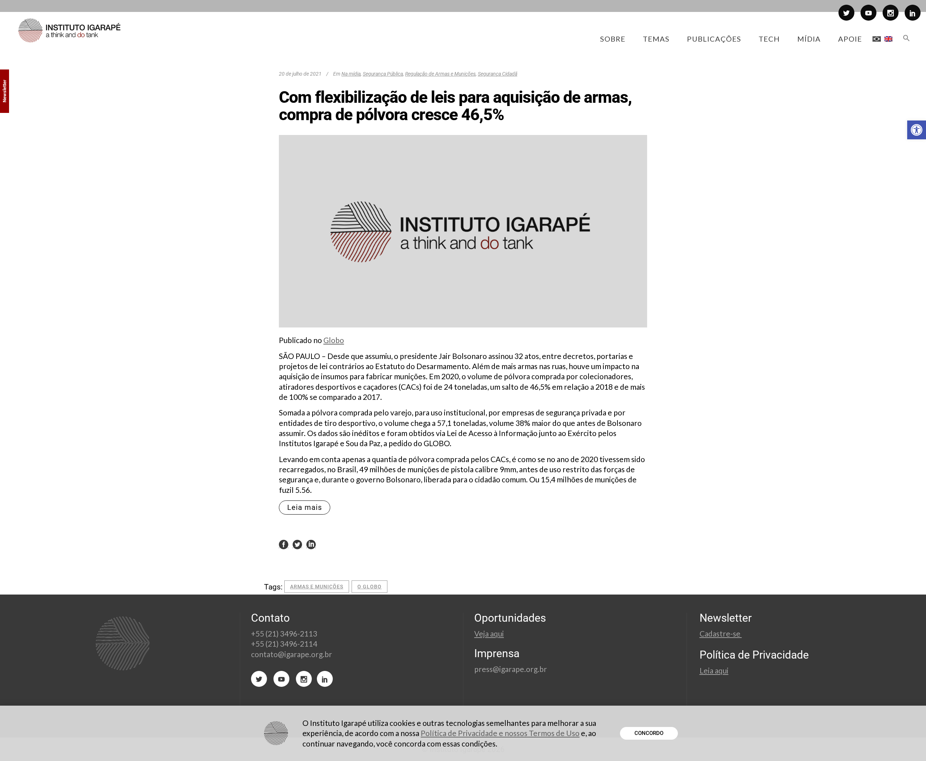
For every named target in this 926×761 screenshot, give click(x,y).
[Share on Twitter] (297, 544)
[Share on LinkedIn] (311, 544)
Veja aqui (489, 633)
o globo (369, 586)
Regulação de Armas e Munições (440, 74)
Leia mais (304, 507)
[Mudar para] (877, 39)
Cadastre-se (721, 633)
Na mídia (351, 74)
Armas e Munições (316, 586)
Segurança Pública (383, 74)
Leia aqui (714, 670)
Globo (333, 339)
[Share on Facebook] (283, 544)
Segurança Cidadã (497, 74)
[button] (916, 130)
